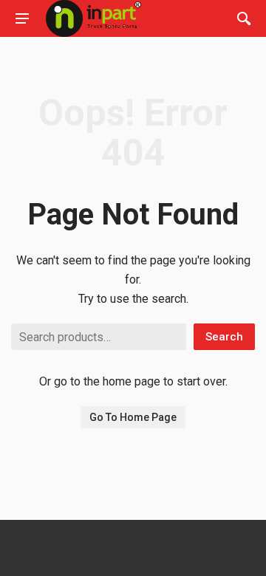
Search (224, 336)
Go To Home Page (133, 417)
